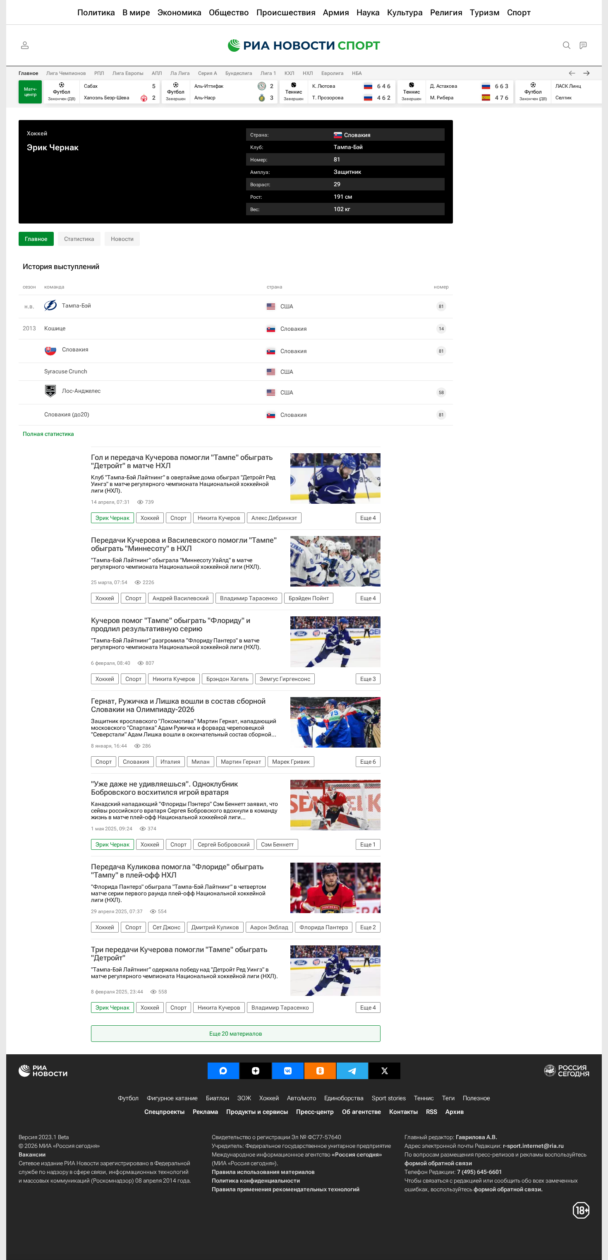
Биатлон (217, 1098)
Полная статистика (48, 433)
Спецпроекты (164, 1112)
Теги (448, 1098)
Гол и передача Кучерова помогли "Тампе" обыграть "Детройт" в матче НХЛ (182, 461)
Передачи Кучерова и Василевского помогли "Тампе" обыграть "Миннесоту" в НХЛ (184, 544)
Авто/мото (301, 1098)
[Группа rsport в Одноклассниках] (320, 1071)
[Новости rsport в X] (384, 1071)
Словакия (75, 349)
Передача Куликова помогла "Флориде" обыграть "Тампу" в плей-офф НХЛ (177, 871)
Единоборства (344, 1098)
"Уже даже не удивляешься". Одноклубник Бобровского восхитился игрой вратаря (164, 788)
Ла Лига (180, 73)
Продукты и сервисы (257, 1112)
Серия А (207, 73)
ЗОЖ (244, 1098)
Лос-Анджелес (81, 390)
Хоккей (37, 133)
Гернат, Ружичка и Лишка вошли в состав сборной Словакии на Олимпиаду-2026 (178, 705)
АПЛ (157, 73)
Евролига (332, 73)
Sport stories (389, 1098)
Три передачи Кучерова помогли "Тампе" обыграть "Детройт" (179, 953)
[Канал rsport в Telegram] (352, 1071)
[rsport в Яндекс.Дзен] (255, 1071)
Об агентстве (361, 1112)
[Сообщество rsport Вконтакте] (288, 1071)
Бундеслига (238, 73)
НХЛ (308, 73)
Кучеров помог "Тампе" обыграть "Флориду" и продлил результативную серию (170, 624)
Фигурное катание (172, 1098)
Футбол (128, 1098)
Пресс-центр (315, 1112)
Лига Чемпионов (66, 73)
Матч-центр (30, 92)
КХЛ (289, 73)
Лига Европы (128, 73)
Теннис (424, 1098)
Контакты (403, 1112)
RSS (431, 1112)
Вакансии (32, 1154)
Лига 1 (268, 73)
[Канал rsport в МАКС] (223, 1071)
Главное (28, 73)
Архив (454, 1112)
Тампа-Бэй (348, 147)
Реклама (205, 1112)
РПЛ (99, 73)
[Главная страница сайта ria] (275, 45)
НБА (357, 73)
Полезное (476, 1098)
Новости (122, 239)
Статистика (79, 239)
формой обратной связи (438, 1163)
